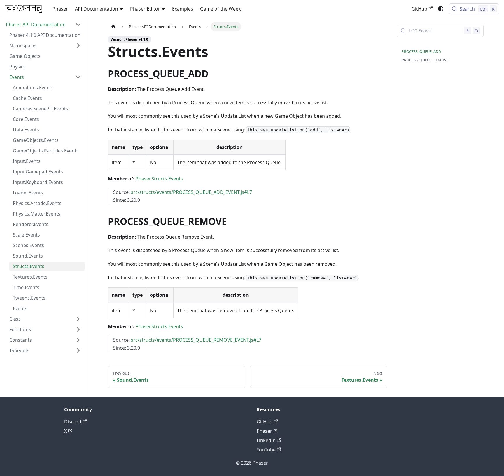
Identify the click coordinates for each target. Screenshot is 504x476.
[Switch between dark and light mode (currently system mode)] (440, 8)
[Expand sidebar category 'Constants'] (78, 340)
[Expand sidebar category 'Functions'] (78, 329)
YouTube (266, 450)
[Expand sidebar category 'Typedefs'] (78, 350)
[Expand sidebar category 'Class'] (78, 319)
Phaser (60, 9)
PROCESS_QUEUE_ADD (421, 51)
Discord (72, 421)
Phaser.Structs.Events (159, 179)
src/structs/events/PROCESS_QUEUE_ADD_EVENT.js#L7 (191, 192)
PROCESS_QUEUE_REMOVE (425, 59)
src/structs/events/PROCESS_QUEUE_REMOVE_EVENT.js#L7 (196, 340)
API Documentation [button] (96, 9)
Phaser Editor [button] (145, 9)
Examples (182, 9)
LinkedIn (266, 440)
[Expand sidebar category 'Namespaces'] (78, 45)
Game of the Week (220, 9)
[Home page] (113, 26)
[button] (43, 24)
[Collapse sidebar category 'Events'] (78, 77)
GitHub (419, 9)
